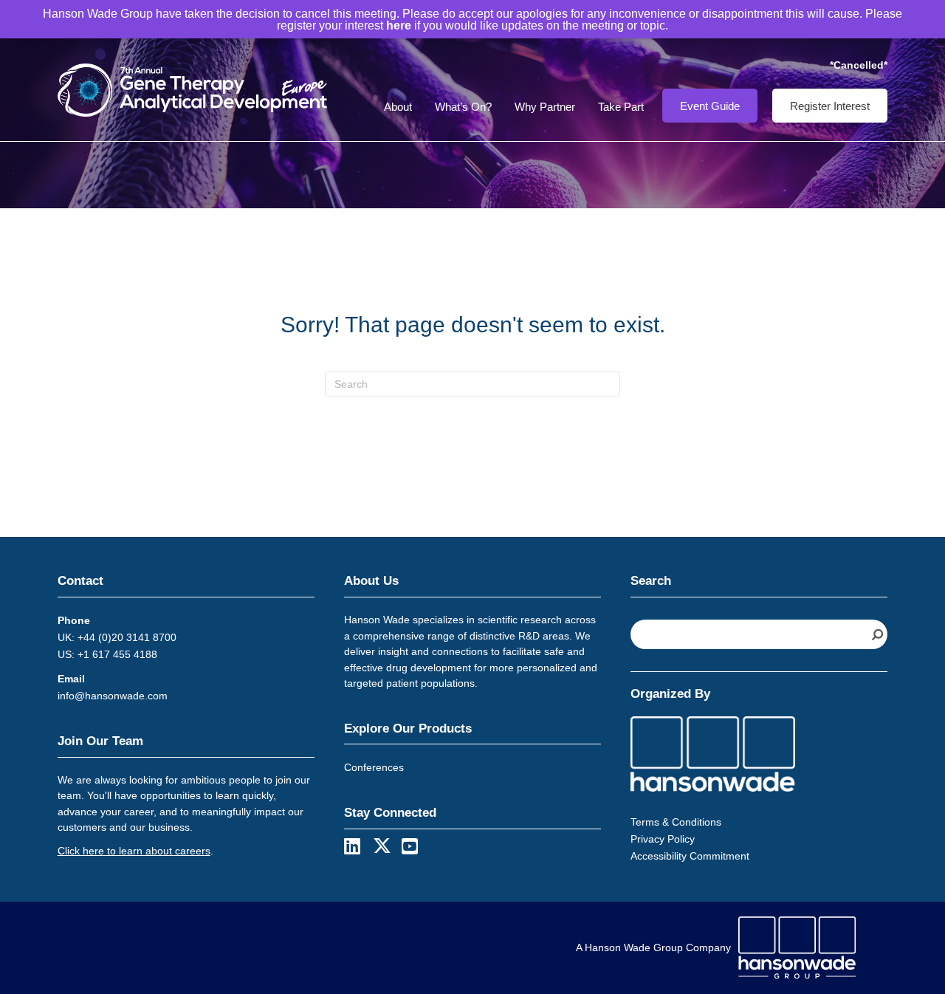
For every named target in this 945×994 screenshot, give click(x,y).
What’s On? (463, 106)
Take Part (621, 106)
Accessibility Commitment (689, 856)
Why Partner (545, 106)
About (398, 106)
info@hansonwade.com (113, 696)
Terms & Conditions (675, 822)
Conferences (374, 767)
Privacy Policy (662, 839)
